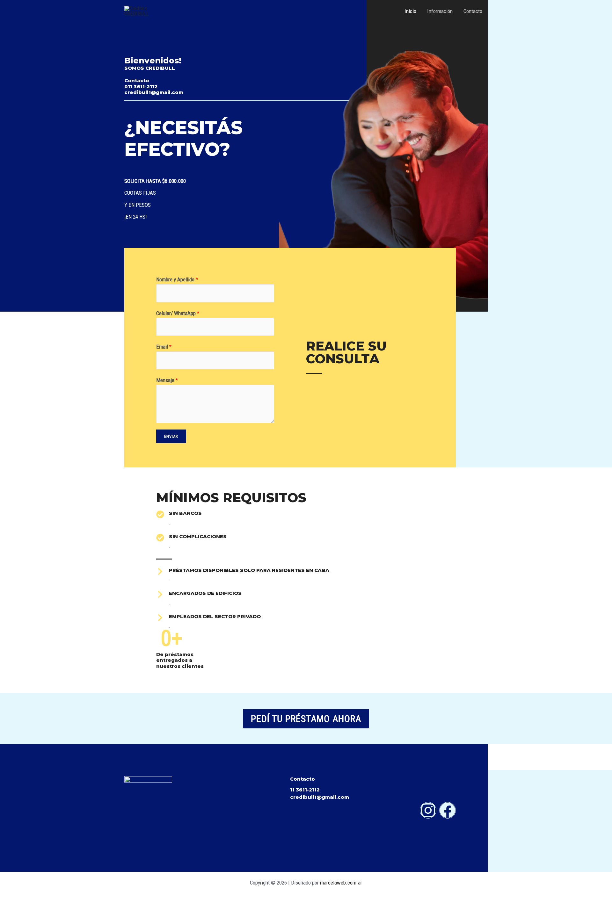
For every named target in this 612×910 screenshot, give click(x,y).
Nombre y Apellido (177, 279)
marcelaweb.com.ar (341, 882)
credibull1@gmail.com (319, 797)
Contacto (472, 11)
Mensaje (167, 380)
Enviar (171, 436)
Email (163, 346)
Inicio (410, 11)
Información (440, 11)
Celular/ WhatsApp (177, 313)
